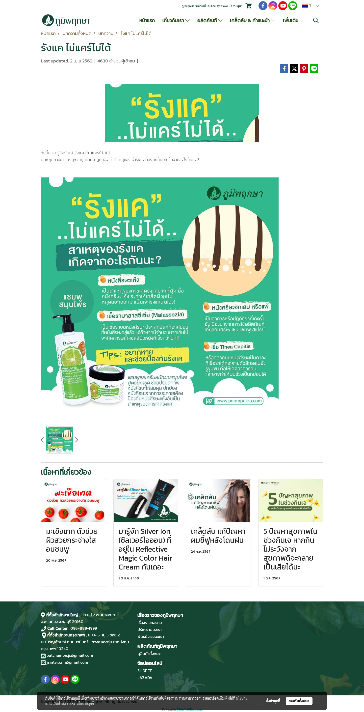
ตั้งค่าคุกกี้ (273, 701)
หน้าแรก (147, 20)
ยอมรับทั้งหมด (299, 701)
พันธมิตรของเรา (150, 636)
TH (311, 5)
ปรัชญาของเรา (149, 629)
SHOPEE (144, 671)
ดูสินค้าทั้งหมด (149, 653)
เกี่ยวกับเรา (173, 20)
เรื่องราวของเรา (149, 623)
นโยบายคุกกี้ (85, 703)
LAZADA (144, 678)
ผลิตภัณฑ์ (207, 20)
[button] (316, 20)
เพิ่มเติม (291, 20)
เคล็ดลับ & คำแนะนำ (250, 20)
